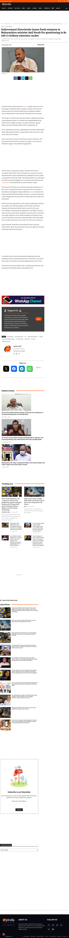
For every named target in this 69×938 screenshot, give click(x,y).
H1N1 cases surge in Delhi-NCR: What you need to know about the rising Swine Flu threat (34, 501)
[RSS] (62, 1)
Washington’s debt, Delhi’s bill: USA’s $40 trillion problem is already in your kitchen (24, 708)
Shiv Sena (33, 339)
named (32, 192)
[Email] (27, 78)
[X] (64, 1)
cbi (25, 336)
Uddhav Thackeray (6, 341)
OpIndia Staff (40, 44)
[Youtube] (68, 1)
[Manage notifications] (3, 934)
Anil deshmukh (10, 336)
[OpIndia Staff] (8, 350)
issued (25, 106)
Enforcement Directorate (33, 336)
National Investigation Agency (8, 339)
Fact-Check (4, 496)
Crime (2, 26)
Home (2, 23)
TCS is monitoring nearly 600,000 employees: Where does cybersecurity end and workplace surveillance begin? (25, 684)
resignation (5, 182)
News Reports (8, 23)
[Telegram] (23, 78)
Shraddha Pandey (6, 512)
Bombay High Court (19, 336)
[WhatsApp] (66, 1)
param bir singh (19, 339)
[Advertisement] (10, 560)
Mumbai (41, 336)
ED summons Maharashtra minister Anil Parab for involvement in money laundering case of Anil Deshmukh (22, 413)
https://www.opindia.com (19, 348)
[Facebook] (58, 1)
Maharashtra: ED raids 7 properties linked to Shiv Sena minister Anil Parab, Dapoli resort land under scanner (23, 463)
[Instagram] (60, 1)
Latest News (5, 604)
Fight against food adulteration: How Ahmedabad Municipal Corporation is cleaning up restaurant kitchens (16, 526)
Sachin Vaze (27, 339)
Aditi (25, 506)
